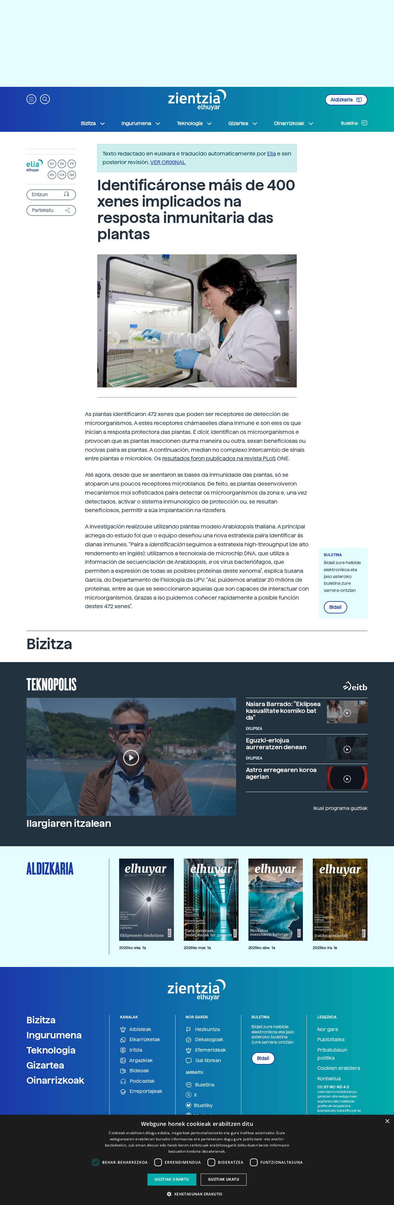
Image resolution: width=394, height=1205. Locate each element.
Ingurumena (54, 1035)
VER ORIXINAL (168, 162)
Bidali (335, 607)
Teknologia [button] (190, 123)
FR (72, 164)
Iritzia (135, 1050)
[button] (31, 98)
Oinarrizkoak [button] (289, 123)
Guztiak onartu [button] (172, 1179)
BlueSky (203, 1105)
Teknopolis (51, 684)
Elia (271, 153)
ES (62, 164)
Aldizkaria (342, 100)
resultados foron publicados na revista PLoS (219, 458)
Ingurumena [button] (136, 123)
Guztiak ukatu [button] (223, 1179)
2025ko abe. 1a (261, 947)
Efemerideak (210, 1050)
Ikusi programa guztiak (340, 808)
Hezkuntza (207, 1029)
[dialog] (197, 1160)
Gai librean (207, 1060)
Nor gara (327, 1029)
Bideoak (138, 1071)
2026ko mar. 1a (197, 947)
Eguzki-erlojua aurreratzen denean (276, 744)
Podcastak (142, 1081)
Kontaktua (329, 1079)
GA (72, 175)
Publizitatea (330, 1039)
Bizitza (41, 1019)
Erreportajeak (145, 1091)
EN (52, 175)
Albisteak (139, 1029)
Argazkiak (140, 1060)
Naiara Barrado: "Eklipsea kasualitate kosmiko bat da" (283, 710)
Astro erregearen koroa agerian (281, 773)
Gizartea (45, 1065)
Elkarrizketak (144, 1039)
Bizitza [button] (88, 123)
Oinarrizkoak (55, 1080)
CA (62, 175)
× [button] (387, 1121)
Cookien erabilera (338, 1068)
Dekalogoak (208, 1039)
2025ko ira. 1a (325, 947)
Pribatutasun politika (332, 1054)
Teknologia (51, 1050)
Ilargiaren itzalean (68, 823)
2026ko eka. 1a (132, 947)
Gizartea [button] (238, 123)
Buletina (350, 123)
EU (52, 164)
